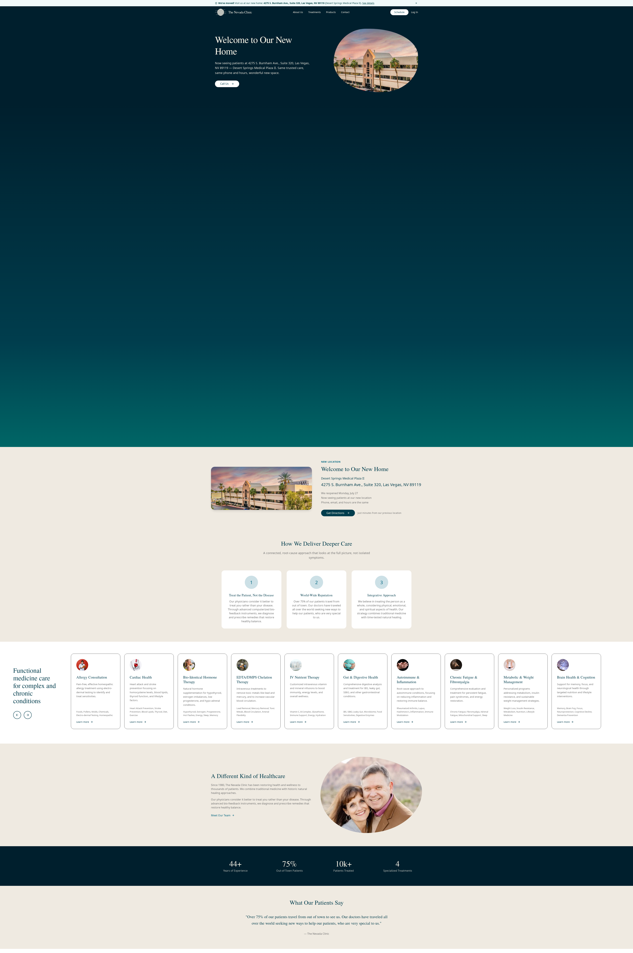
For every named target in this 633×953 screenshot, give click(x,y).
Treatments (314, 12)
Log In (414, 12)
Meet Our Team (220, 815)
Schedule (399, 12)
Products (331, 12)
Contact (345, 12)
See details (368, 3)
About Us (298, 12)
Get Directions (335, 513)
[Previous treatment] (17, 715)
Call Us (224, 83)
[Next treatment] (28, 715)
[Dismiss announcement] (416, 3)
